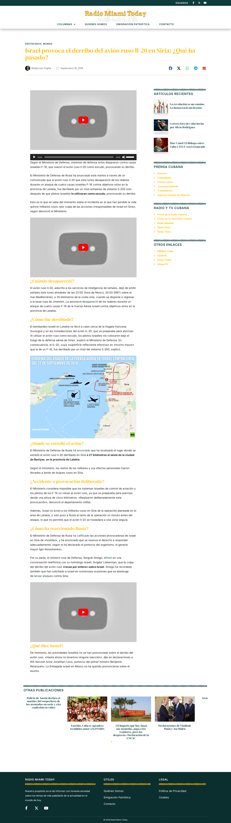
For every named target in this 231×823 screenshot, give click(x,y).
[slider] (130, 157)
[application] (83, 157)
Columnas (64, 24)
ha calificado (81, 535)
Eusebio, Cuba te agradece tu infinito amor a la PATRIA (87, 727)
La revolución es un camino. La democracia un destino (187, 106)
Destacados (33, 43)
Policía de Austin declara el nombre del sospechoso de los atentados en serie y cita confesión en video (43, 702)
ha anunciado (81, 450)
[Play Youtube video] (83, 120)
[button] (170, 68)
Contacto (166, 24)
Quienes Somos (96, 24)
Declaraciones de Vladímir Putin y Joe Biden (174, 727)
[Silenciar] (123, 157)
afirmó (108, 557)
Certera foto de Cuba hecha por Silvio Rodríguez (187, 125)
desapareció (90, 301)
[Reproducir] (34, 157)
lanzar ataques (43, 576)
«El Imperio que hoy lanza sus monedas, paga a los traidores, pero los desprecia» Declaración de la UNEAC (131, 732)
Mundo (47, 43)
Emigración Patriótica (133, 24)
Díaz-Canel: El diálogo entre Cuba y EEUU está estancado (187, 145)
